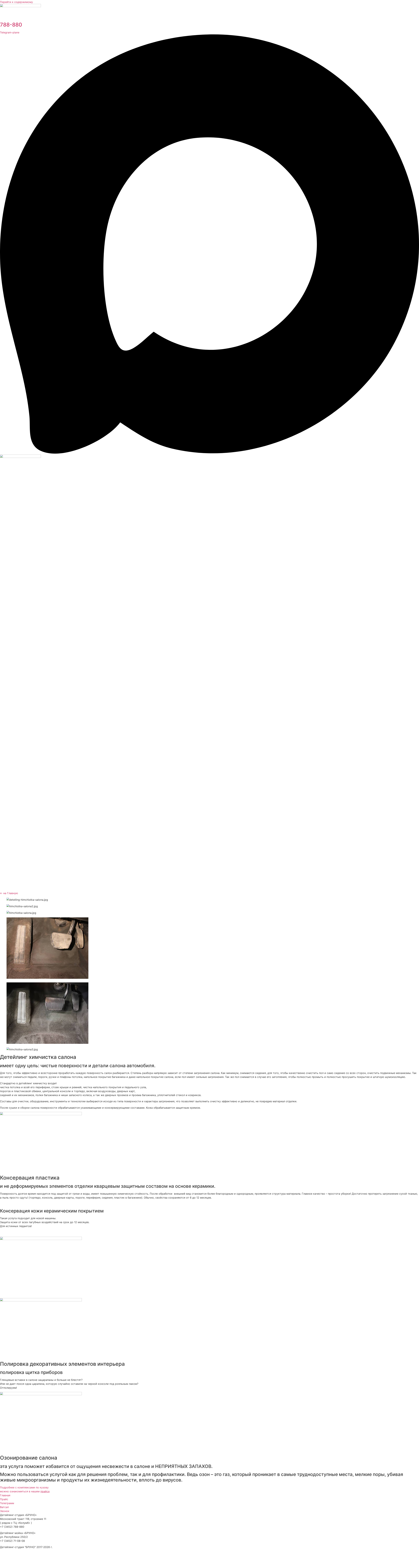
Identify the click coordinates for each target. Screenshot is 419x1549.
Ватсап (4, 1507)
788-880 (11, 24)
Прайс (4, 1499)
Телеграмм (7, 1503)
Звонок (4, 1511)
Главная (5, 1495)
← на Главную (9, 893)
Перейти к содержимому (16, 2)
